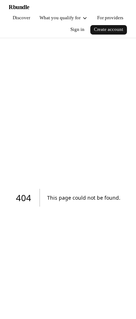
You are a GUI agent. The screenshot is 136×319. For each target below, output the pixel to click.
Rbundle (19, 7)
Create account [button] (108, 29)
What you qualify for (60, 17)
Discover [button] (21, 17)
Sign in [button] (77, 29)
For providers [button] (110, 17)
